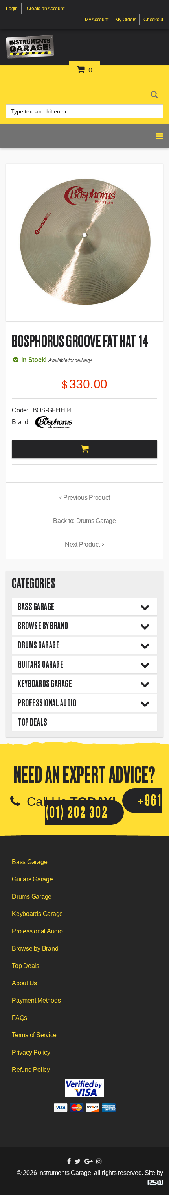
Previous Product (86, 497)
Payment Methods (36, 1000)
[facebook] (69, 1161)
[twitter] (78, 1161)
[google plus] (88, 1161)
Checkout (153, 19)
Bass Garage (36, 606)
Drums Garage (38, 645)
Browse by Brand (43, 626)
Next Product (82, 544)
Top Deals (33, 722)
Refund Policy (31, 1069)
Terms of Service (34, 1035)
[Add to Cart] (84, 449)
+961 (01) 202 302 (103, 806)
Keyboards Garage (45, 683)
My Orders (125, 19)
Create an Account (45, 8)
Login (12, 8)
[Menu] (159, 92)
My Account (96, 19)
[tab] (84, 606)
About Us (24, 983)
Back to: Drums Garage (84, 520)
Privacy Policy (31, 1052)
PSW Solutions (155, 1182)
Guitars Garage (40, 664)
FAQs (19, 1017)
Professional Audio (47, 703)
